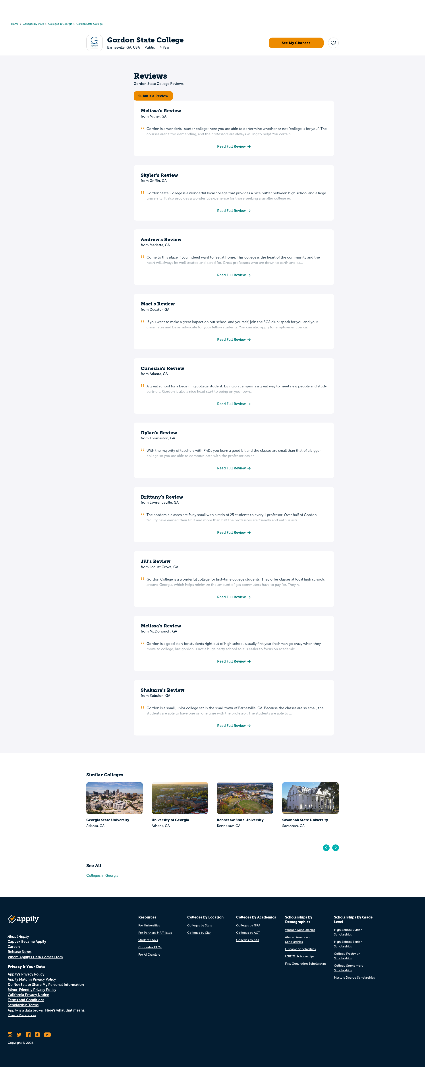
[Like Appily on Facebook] (28, 1034)
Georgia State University (86, 820)
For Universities (149, 925)
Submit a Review (153, 96)
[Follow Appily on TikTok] (37, 1034)
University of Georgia (149, 820)
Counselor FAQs (150, 947)
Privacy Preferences (22, 1015)
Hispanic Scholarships (300, 949)
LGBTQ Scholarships (299, 956)
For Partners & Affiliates (155, 932)
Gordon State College (89, 23)
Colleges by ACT (248, 932)
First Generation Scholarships (305, 963)
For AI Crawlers (149, 954)
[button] (333, 43)
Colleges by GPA (248, 925)
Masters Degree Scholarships (354, 977)
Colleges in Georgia (60, 23)
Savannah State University (284, 820)
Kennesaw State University (219, 820)
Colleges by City (199, 932)
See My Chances (296, 43)
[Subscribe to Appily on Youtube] (47, 1034)
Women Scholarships (300, 930)
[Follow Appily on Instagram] (10, 1034)
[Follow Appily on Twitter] (19, 1034)
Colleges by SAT (247, 940)
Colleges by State (33, 23)
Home (15, 23)
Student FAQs (148, 940)
